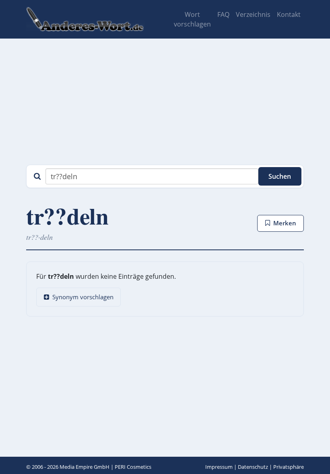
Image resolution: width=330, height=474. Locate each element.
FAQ (223, 14)
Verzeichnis (253, 14)
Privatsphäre (288, 466)
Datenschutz (253, 466)
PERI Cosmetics (133, 466)
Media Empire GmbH (84, 466)
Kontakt (289, 14)
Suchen (279, 176)
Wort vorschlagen (192, 19)
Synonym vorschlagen (82, 297)
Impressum (219, 466)
